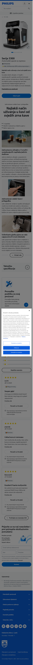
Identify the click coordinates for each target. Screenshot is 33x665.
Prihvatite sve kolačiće (15, 352)
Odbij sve (15, 348)
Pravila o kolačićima (13, 338)
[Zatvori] (28, 311)
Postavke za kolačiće (16, 343)
